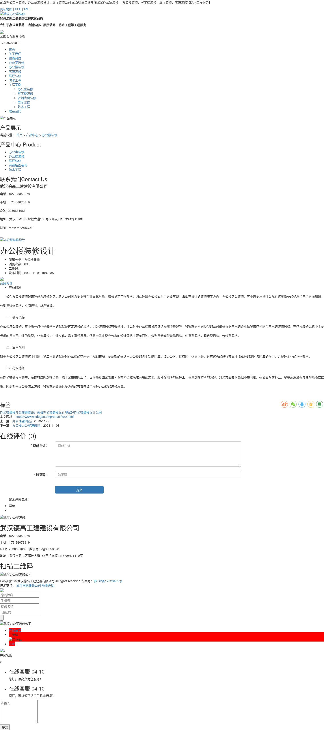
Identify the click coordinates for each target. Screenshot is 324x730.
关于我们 (15, 53)
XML (27, 9)
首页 (12, 49)
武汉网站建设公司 (28, 585)
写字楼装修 (25, 93)
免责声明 (48, 585)
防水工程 (15, 80)
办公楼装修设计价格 (29, 412)
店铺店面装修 (27, 98)
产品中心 (32, 135)
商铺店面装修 (18, 165)
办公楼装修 (16, 67)
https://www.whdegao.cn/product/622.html (44, 416)
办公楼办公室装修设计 (27, 425)
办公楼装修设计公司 (88, 412)
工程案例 (15, 84)
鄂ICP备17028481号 (108, 581)
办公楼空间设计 (23, 421)
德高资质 (15, 58)
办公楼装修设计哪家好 (58, 412)
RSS (18, 9)
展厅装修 (15, 75)
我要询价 (6, 283)
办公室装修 (16, 62)
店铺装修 (15, 71)
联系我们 (15, 111)
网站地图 (6, 9)
